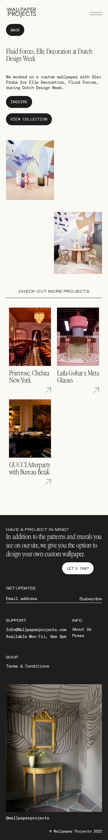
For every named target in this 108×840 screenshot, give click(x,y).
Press (78, 635)
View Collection (28, 119)
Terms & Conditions (27, 666)
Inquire (19, 101)
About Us (82, 629)
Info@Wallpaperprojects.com (36, 629)
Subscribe (91, 598)
